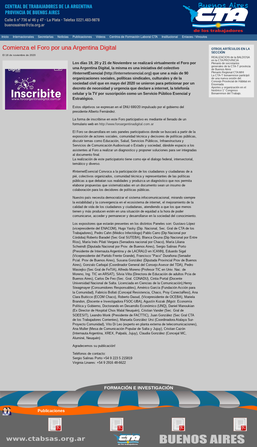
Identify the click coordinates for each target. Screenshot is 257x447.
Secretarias (45, 36)
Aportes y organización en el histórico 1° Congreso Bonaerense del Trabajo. (228, 90)
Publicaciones (82, 36)
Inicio (5, 36)
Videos (100, 36)
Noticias (63, 36)
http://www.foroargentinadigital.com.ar (126, 124)
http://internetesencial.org (127, 73)
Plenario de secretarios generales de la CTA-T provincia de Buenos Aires (230, 66)
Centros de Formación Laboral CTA (133, 36)
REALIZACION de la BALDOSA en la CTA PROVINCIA (230, 59)
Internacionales (23, 36)
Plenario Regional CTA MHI (227, 72)
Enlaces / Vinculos (194, 36)
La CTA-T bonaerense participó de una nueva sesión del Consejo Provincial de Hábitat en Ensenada (231, 80)
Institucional (170, 36)
